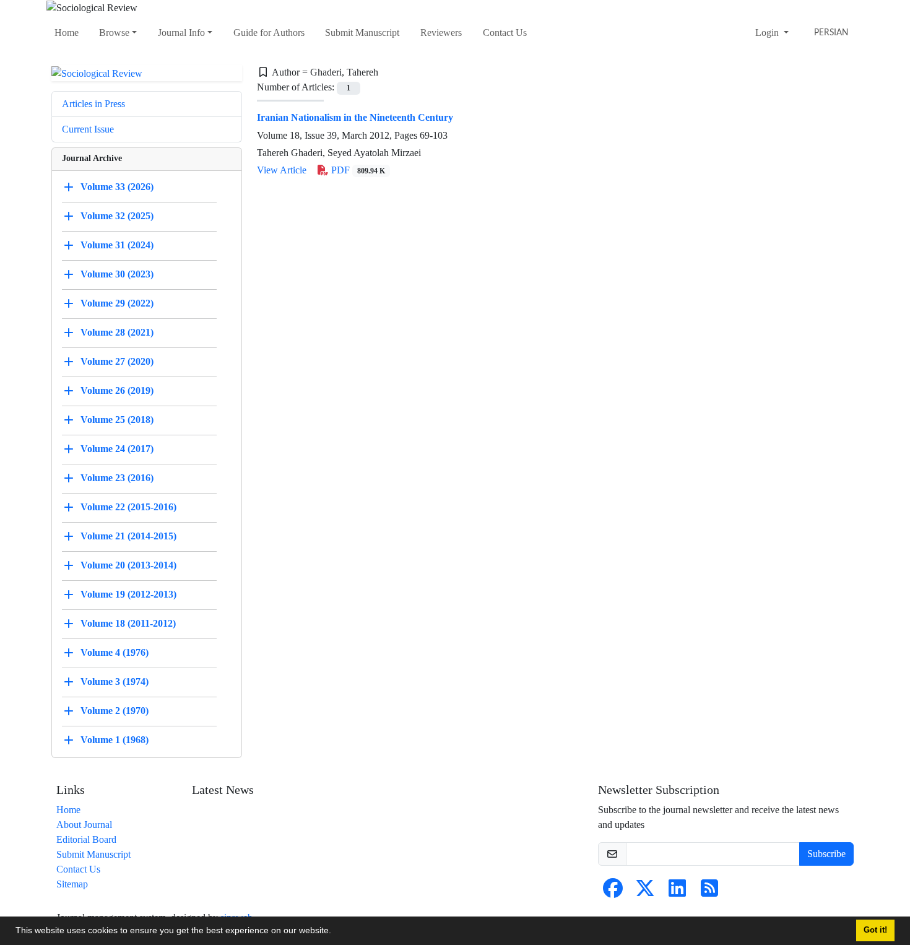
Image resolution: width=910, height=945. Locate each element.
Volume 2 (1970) (114, 710)
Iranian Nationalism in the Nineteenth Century (355, 117)
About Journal (84, 824)
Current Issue (88, 129)
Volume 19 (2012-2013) (128, 594)
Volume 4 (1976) (114, 652)
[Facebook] (613, 892)
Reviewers (441, 32)
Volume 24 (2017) (117, 449)
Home (66, 32)
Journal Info (181, 32)
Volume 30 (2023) (117, 274)
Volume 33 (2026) (117, 187)
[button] (335, 932)
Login (768, 32)
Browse (114, 32)
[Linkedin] (677, 892)
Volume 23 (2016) (117, 478)
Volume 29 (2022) (117, 303)
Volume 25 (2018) (117, 419)
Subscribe (826, 854)
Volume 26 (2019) (117, 390)
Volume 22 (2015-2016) (128, 507)
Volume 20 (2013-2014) (128, 565)
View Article (281, 170)
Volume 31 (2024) (117, 245)
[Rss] (709, 892)
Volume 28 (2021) (117, 332)
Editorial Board (86, 839)
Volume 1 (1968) (114, 740)
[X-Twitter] (645, 892)
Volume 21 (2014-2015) (128, 536)
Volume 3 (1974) (114, 681)
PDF (357, 170)
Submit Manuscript (362, 32)
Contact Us (505, 32)
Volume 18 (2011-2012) (128, 623)
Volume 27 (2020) (117, 361)
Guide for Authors (269, 32)
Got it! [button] (875, 930)
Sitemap (72, 884)
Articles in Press (93, 104)
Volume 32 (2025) (117, 216)
